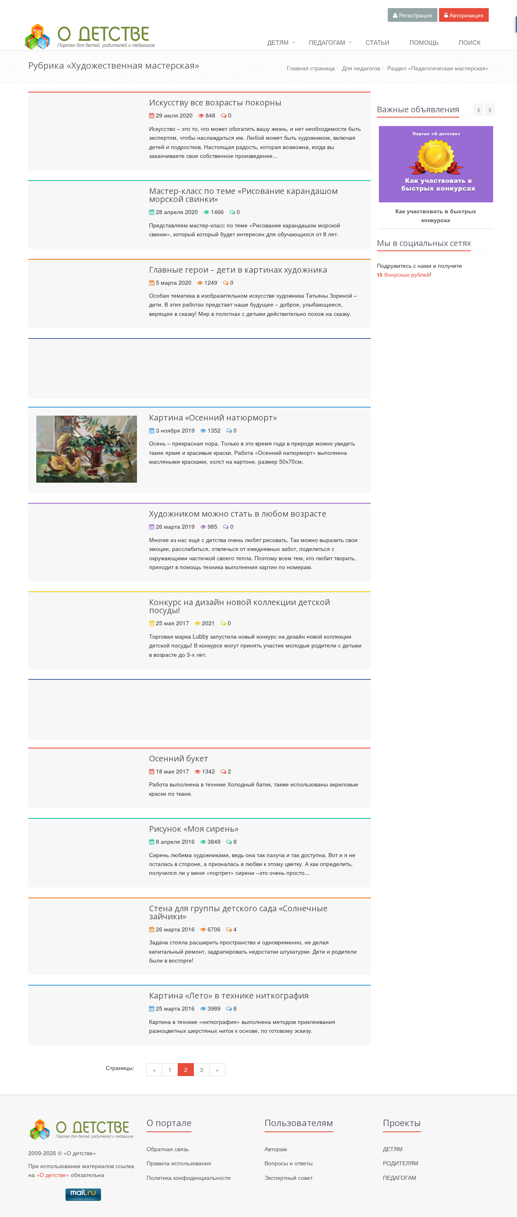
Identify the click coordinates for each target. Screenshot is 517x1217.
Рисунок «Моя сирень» (194, 828)
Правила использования (179, 1163)
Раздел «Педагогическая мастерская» (438, 68)
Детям (278, 42)
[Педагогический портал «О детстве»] (89, 44)
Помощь (424, 42)
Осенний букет (178, 758)
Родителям (400, 1163)
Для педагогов (361, 68)
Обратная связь (168, 1149)
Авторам (276, 1149)
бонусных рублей (403, 274)
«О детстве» (52, 1175)
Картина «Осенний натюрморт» (213, 417)
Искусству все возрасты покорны (215, 102)
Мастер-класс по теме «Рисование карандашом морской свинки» (243, 194)
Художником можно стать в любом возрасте (237, 513)
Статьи (377, 42)
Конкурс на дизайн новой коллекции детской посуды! (239, 606)
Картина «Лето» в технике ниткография (229, 995)
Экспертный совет (289, 1177)
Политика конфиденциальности (189, 1177)
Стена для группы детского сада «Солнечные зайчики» (238, 912)
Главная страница (311, 68)
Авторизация (465, 15)
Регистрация (414, 15)
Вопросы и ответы (289, 1163)
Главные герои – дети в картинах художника (238, 269)
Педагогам (327, 42)
